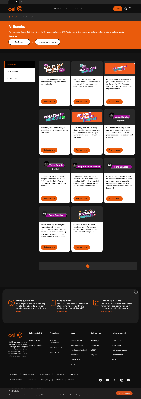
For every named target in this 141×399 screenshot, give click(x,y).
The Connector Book (78, 350)
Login (118, 8)
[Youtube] (108, 381)
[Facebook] (129, 381)
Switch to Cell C (35, 333)
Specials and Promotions (55, 341)
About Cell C (14, 374)
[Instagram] (122, 381)
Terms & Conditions (16, 380)
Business (24, 2)
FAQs (18, 311)
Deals (72, 333)
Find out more (49, 101)
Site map (71, 380)
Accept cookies (124, 393)
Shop (68, 8)
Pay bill (94, 355)
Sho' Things (54, 352)
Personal (14, 2)
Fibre (72, 364)
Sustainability (59, 374)
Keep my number (36, 345)
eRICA (93, 350)
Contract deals (76, 345)
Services (78, 8)
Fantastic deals (56, 347)
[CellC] (15, 8)
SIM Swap (95, 345)
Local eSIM (74, 355)
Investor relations (44, 374)
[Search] (125, 8)
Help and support (119, 333)
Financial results (28, 374)
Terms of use (32, 380)
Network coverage (119, 350)
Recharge (19, 42)
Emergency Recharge (48, 42)
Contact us (62, 311)
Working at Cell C (74, 374)
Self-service (96, 333)
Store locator (106, 311)
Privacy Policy (45, 380)
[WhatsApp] (100, 381)
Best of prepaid (76, 340)
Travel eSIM (75, 359)
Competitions (117, 355)
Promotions (54, 333)
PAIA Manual (59, 380)
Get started (57, 8)
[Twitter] (115, 381)
